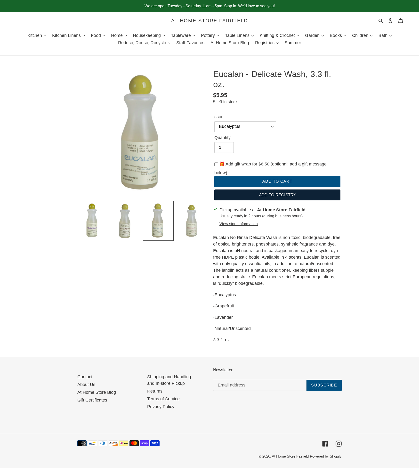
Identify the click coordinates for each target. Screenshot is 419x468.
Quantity (222, 137)
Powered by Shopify (326, 456)
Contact (84, 376)
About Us (86, 384)
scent (219, 116)
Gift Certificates (92, 400)
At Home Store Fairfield (209, 20)
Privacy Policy (160, 406)
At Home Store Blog (96, 392)
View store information (238, 224)
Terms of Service (163, 398)
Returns (154, 391)
